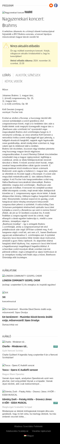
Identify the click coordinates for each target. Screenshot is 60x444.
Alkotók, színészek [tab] (28, 75)
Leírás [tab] (6, 75)
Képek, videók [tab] (13, 81)
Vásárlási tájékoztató (41, 431)
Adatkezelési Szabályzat (17, 431)
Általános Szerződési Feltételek (28, 426)
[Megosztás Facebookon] (56, 5)
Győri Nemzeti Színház (12, 351)
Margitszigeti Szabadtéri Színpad (17, 407)
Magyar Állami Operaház (13, 374)
